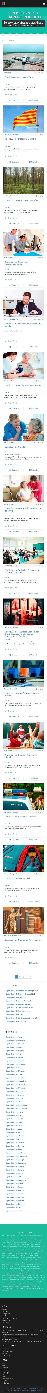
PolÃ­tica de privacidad (28, 1391)
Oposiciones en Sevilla (14, 1173)
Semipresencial (8, 1351)
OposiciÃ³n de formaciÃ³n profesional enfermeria (15, 1244)
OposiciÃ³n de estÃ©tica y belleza (26, 1277)
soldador (5, 1367)
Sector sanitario (9, 381)
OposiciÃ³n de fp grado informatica (24, 1249)
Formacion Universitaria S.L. (13, 331)
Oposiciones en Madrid (14, 1132)
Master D (7, 84)
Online (5, 1353)
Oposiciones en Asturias (15, 1051)
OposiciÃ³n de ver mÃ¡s (26, 1264)
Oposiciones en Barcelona (16, 1064)
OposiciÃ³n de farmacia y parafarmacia (22, 1282)
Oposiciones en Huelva (14, 1112)
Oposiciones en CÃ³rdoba (15, 1088)
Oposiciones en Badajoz (15, 1057)
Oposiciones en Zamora (15, 1201)
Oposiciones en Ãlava (14, 1037)
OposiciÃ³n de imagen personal (35, 1275)
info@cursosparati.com (36, 1388)
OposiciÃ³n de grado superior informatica (25, 1246)
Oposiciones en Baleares (15, 1061)
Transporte (7, 72)
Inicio (3, 40)
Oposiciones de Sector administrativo (20, 1008)
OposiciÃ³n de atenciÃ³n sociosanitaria (19, 1286)
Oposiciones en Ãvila (14, 1054)
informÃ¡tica (6, 1374)
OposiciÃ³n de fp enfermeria (32, 1242)
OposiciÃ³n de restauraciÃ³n (18, 1275)
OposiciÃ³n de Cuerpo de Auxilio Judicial (23, 940)
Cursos (5, 1309)
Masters (5, 1311)
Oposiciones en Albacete (15, 1040)
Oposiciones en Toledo (14, 1187)
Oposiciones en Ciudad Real (16, 1085)
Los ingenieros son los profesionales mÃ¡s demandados (20, 1334)
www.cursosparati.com (20, 1388)
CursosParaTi (4, 4)
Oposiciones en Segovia (15, 1170)
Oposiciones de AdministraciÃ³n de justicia (22, 991)
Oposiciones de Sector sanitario (18, 1011)
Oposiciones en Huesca (15, 1115)
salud (4, 1376)
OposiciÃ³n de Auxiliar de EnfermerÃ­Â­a (22, 385)
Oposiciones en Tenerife (15, 1166)
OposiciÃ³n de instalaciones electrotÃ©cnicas (14, 1271)
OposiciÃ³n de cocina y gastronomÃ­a (17, 1273)
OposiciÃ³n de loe (36, 1260)
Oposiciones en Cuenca (15, 1095)
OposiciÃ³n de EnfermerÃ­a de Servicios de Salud (23, 509)
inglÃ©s (5, 1381)
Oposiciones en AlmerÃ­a (15, 1047)
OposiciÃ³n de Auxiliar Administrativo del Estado (23, 325)
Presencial (6, 1349)
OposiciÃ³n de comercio (29, 1262)
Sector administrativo (11, 319)
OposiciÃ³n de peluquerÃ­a (9, 1277)
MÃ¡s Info (34, 100)
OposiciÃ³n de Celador (15, 447)
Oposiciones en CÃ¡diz (14, 1074)
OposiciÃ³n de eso (7, 1235)
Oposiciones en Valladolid (15, 1194)
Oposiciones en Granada (15, 1102)
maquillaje (6, 1372)
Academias (6, 1322)
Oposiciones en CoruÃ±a (15, 1091)
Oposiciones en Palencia (15, 1149)
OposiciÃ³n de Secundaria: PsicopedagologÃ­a (16, 263)
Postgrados (6, 1314)
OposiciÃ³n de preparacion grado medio (20, 1238)
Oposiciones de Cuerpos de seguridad (20, 994)
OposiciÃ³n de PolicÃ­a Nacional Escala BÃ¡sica (22, 694)
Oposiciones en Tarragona (16, 1180)
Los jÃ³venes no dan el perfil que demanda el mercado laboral (23, 1341)
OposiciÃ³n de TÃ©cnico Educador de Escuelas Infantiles (22, 571)
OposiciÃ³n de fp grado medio (15, 1242)
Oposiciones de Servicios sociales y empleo (22, 1018)
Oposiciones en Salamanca (16, 1163)
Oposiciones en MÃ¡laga (15, 1136)
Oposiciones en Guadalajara (16, 1105)
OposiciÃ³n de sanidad (17, 1279)
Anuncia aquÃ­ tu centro (12, 1391)
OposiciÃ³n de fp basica (23, 1240)
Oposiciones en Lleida (14, 1126)
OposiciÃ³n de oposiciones (19, 1235)
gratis (4, 1365)
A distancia (6, 1355)
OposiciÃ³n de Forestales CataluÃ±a (21, 200)
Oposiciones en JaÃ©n (14, 1119)
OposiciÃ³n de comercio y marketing (12, 1262)
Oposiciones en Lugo (14, 1129)
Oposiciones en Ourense (15, 1146)
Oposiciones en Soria (14, 1177)
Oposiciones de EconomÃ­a (16, 997)
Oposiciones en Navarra (15, 1143)
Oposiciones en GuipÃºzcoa (16, 1108)
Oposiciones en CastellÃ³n (16, 1081)
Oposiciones (6, 1320)
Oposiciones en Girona (14, 1098)
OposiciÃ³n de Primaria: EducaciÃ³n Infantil (20, 756)
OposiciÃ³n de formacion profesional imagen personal (17, 1257)
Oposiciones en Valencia (15, 1190)
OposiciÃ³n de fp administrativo (28, 1251)
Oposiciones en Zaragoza (15, 1204)
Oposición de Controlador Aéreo (19, 77)
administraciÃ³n (8, 1378)
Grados (5, 1316)
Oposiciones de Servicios (15, 1014)
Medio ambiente (9, 196)
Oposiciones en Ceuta (14, 1207)
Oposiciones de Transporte (16, 1021)
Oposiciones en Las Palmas (16, 1153)
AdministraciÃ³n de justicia (12, 935)
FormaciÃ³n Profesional (10, 1318)
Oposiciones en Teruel (14, 1183)
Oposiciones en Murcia (14, 1139)
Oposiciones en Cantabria (15, 1078)
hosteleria (6, 1370)
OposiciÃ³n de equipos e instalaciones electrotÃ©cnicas (25, 1268)
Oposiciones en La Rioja (15, 1160)
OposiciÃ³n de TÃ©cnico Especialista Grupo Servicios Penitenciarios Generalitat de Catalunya (21, 634)
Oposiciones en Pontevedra (16, 1156)
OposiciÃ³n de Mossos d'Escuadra (20, 139)
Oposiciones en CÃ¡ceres (15, 1071)
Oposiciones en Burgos (14, 1068)
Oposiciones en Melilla (14, 1211)
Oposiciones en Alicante (15, 1044)
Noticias (6, 1327)
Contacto (39, 1391)
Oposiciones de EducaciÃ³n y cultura (19, 1001)
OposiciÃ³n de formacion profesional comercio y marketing (23, 1255)
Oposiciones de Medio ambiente (18, 1004)
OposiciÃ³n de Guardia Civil (17, 878)
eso (4, 1363)
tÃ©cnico (6, 1383)
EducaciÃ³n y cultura (10, 257)
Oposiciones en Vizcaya (15, 1197)
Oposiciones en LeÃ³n (14, 1122)
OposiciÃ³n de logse (25, 1260)
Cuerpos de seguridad (11, 134)
